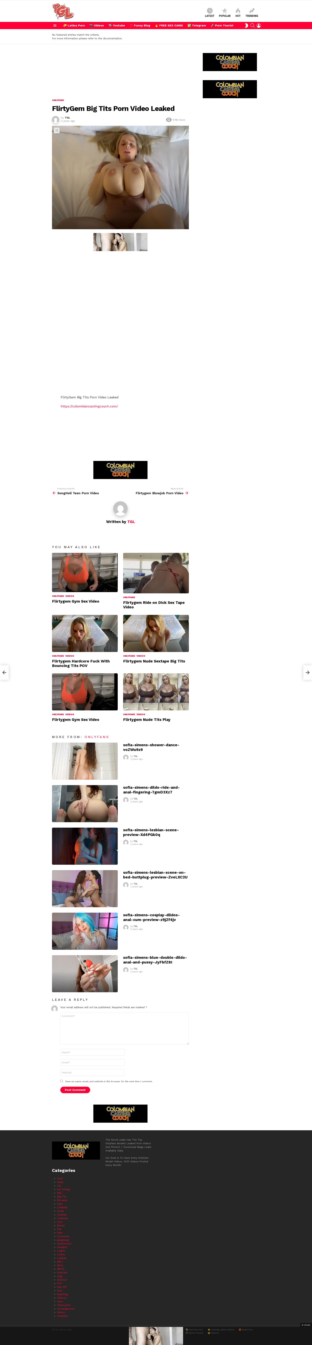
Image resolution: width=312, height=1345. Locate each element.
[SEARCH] (252, 25)
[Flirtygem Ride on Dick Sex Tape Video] (156, 573)
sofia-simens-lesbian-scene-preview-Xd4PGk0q (151, 832)
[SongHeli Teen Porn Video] (4, 672)
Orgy (59, 1276)
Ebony (61, 1225)
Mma (60, 1265)
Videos (69, 596)
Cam (59, 1203)
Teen (60, 1301)
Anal (59, 1178)
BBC (59, 1192)
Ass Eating (63, 1189)
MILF (60, 1261)
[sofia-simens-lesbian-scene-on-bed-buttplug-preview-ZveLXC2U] (85, 888)
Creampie (62, 1218)
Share (57, 130)
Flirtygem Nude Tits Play (146, 719)
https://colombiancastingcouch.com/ (89, 406)
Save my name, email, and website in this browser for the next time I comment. (108, 1081)
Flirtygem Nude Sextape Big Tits (154, 661)
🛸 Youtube (116, 25)
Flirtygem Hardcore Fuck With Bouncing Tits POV (81, 663)
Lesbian (61, 1258)
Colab (60, 1211)
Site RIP (62, 1286)
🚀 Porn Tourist (222, 25)
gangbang (63, 1239)
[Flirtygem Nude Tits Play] (156, 691)
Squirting (62, 1294)
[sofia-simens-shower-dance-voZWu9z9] (85, 761)
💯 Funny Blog (139, 25)
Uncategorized (66, 1308)
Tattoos (62, 1297)
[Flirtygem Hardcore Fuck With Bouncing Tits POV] (85, 633)
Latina (61, 1254)
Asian (60, 1182)
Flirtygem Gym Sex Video (75, 601)
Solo (60, 1290)
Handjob (62, 1247)
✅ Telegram (196, 25)
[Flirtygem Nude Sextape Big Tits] (156, 633)
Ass (59, 1185)
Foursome (63, 1236)
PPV (59, 1283)
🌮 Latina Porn (74, 25)
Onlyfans (58, 596)
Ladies (61, 1250)
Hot (238, 15)
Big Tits (61, 1196)
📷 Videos (96, 25)
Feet (59, 1232)
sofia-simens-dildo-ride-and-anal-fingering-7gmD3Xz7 (151, 789)
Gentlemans (64, 1243)
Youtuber (62, 1315)
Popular (225, 15)
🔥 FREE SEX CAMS (169, 25)
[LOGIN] (259, 25)
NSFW (60, 1268)
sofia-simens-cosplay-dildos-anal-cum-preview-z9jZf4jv (151, 917)
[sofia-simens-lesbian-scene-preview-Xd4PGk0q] (85, 846)
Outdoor (62, 1279)
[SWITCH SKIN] (246, 25)
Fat (59, 1229)
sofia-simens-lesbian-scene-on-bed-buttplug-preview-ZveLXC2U (155, 874)
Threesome (64, 1305)
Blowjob (62, 1200)
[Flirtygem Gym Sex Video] (85, 572)
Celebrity (62, 1207)
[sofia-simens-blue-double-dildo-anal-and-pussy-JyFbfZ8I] (85, 973)
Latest (209, 15)
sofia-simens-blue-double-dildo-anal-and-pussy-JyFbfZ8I (155, 959)
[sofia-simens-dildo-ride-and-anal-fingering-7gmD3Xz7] (85, 803)
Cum (59, 1221)
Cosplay (62, 1214)
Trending (251, 15)
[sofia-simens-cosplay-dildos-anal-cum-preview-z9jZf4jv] (85, 931)
